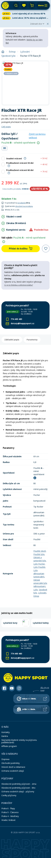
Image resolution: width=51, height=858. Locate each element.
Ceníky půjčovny (8, 795)
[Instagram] (19, 688)
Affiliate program (9, 746)
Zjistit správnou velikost (37, 135)
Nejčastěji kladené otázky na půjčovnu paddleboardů (19, 741)
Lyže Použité (39, 567)
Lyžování (25, 51)
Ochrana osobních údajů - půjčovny (17, 791)
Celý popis (6, 126)
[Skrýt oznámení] (48, 24)
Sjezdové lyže (8, 56)
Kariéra (4, 736)
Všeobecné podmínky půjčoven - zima (18, 784)
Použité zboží (39, 551)
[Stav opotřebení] (38, 143)
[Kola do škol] (31, 698)
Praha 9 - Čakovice (10, 812)
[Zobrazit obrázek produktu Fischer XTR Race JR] (25, 82)
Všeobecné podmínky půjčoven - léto (18, 787)
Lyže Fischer (39, 564)
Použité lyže (38, 554)
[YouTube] (12, 688)
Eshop (12, 51)
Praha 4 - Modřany (10, 816)
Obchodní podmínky (10, 763)
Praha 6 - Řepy (8, 808)
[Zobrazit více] (25, 13)
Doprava (5, 759)
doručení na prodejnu (24, 206)
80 (4, 148)
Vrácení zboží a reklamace (13, 767)
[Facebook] (4, 688)
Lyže (35, 589)
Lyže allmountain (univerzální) (38, 573)
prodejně (22, 203)
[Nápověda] (25, 158)
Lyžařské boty (10, 623)
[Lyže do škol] (31, 709)
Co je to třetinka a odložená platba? (18, 285)
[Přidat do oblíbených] (46, 248)
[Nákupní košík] (31, 5)
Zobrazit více (36, 23)
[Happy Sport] (5, 5)
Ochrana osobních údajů (12, 770)
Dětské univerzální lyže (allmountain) (40, 583)
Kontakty (5, 732)
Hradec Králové (8, 820)
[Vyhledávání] (16, 5)
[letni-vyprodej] (25, 295)
